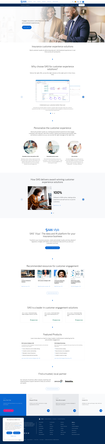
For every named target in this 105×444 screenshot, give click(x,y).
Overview (61, 5)
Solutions (66, 5)
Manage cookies (13, 436)
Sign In (83, 2)
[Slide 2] (53, 213)
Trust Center (42, 439)
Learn (34, 1)
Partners (44, 1)
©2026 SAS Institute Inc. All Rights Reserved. (52, 439)
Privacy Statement (30, 439)
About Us (49, 1)
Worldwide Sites (75, 1)
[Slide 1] (51, 213)
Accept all (9, 432)
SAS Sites (80, 2)
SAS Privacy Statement (18, 425)
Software (30, 1)
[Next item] (83, 97)
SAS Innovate (55, 1)
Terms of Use (36, 439)
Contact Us (78, 2)
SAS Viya (72, 5)
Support (39, 1)
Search (73, 2)
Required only (16, 432)
